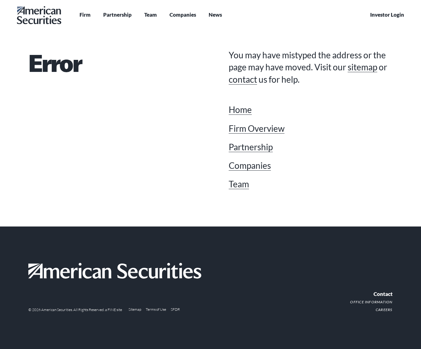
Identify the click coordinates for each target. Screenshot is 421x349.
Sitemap (135, 309)
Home (240, 109)
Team (150, 14)
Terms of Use (156, 309)
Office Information (371, 302)
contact (243, 79)
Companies (183, 14)
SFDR (175, 309)
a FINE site (113, 309)
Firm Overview (256, 128)
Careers (384, 309)
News (215, 14)
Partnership (117, 14)
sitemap (362, 67)
